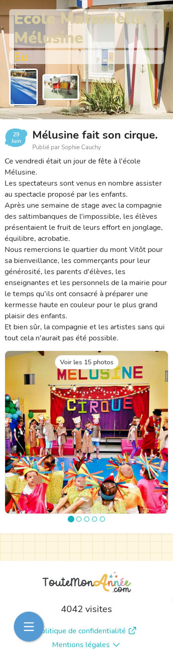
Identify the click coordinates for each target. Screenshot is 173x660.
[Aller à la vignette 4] (94, 519)
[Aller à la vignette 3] (86, 519)
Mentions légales (81, 645)
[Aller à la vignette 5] (102, 519)
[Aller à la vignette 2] (79, 519)
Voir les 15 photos (86, 362)
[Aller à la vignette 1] (70, 519)
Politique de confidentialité (81, 631)
